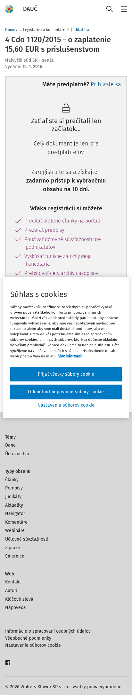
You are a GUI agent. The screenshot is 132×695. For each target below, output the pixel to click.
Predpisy (14, 488)
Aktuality (14, 505)
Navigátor (15, 513)
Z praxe (12, 548)
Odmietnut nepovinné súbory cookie (66, 391)
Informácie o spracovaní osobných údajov (48, 631)
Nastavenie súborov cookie (33, 645)
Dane (10, 445)
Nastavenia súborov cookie (66, 405)
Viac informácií (70, 356)
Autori (11, 590)
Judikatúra (80, 29)
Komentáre (16, 522)
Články (12, 479)
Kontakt (13, 582)
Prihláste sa (106, 84)
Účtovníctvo (17, 454)
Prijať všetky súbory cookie (66, 374)
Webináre (15, 530)
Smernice (14, 556)
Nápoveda (15, 607)
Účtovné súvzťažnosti (26, 539)
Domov (11, 29)
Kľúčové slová (19, 599)
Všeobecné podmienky (28, 638)
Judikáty (13, 496)
